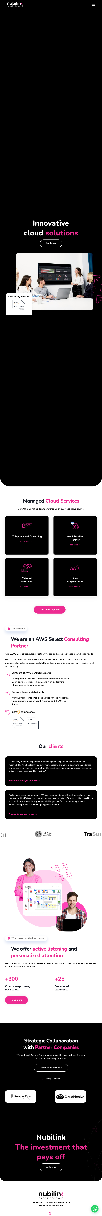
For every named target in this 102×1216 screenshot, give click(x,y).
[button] (95, 1209)
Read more (51, 243)
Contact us (51, 1167)
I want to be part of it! (51, 1067)
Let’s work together (50, 609)
